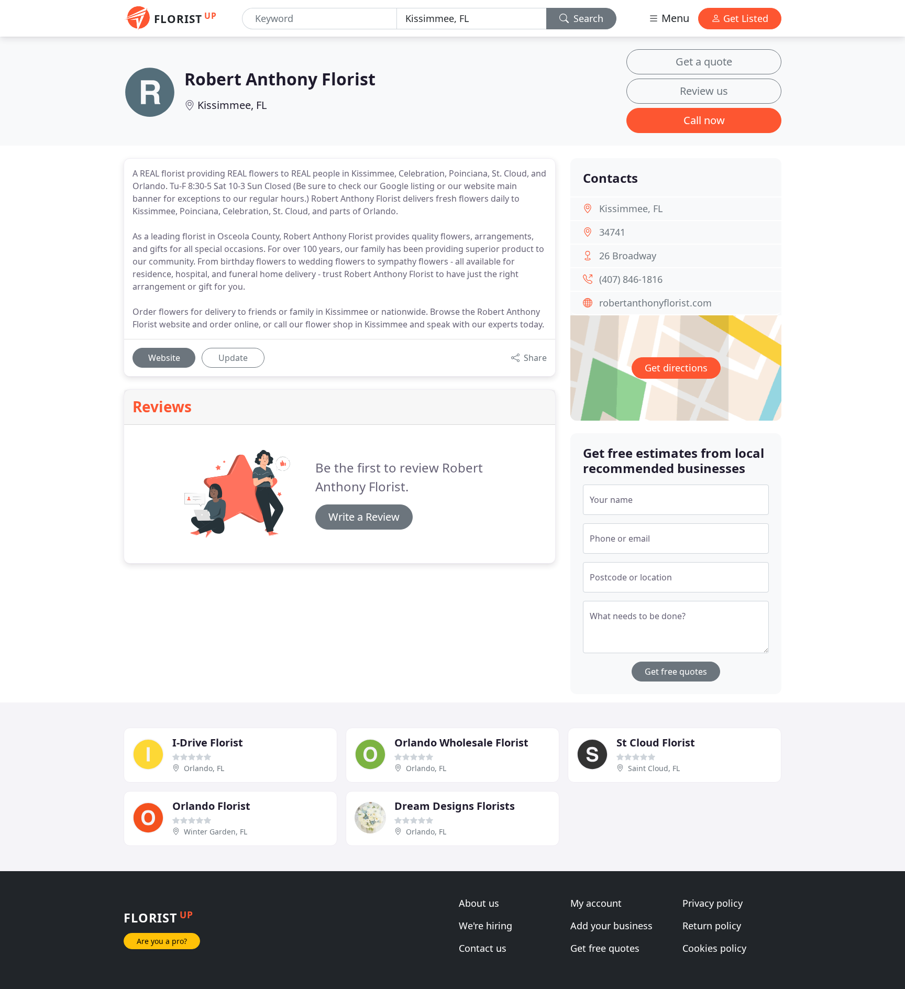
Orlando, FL (204, 768)
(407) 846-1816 (631, 279)
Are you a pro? (162, 941)
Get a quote (704, 61)
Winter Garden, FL (215, 832)
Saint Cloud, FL (654, 768)
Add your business (611, 925)
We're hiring (485, 925)
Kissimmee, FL (232, 105)
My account (596, 903)
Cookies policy (714, 948)
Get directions (676, 367)
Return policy (711, 925)
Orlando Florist (211, 806)
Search (587, 18)
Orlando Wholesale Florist (461, 742)
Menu (674, 18)
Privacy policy (712, 903)
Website (164, 358)
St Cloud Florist (655, 742)
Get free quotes (676, 671)
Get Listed (744, 18)
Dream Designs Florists (454, 806)
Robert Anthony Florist (280, 79)
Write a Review (364, 517)
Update (233, 358)
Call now (704, 120)
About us (479, 903)
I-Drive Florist (207, 742)
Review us (704, 91)
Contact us (482, 948)
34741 (612, 232)
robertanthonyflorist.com (655, 302)
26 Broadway (627, 255)
